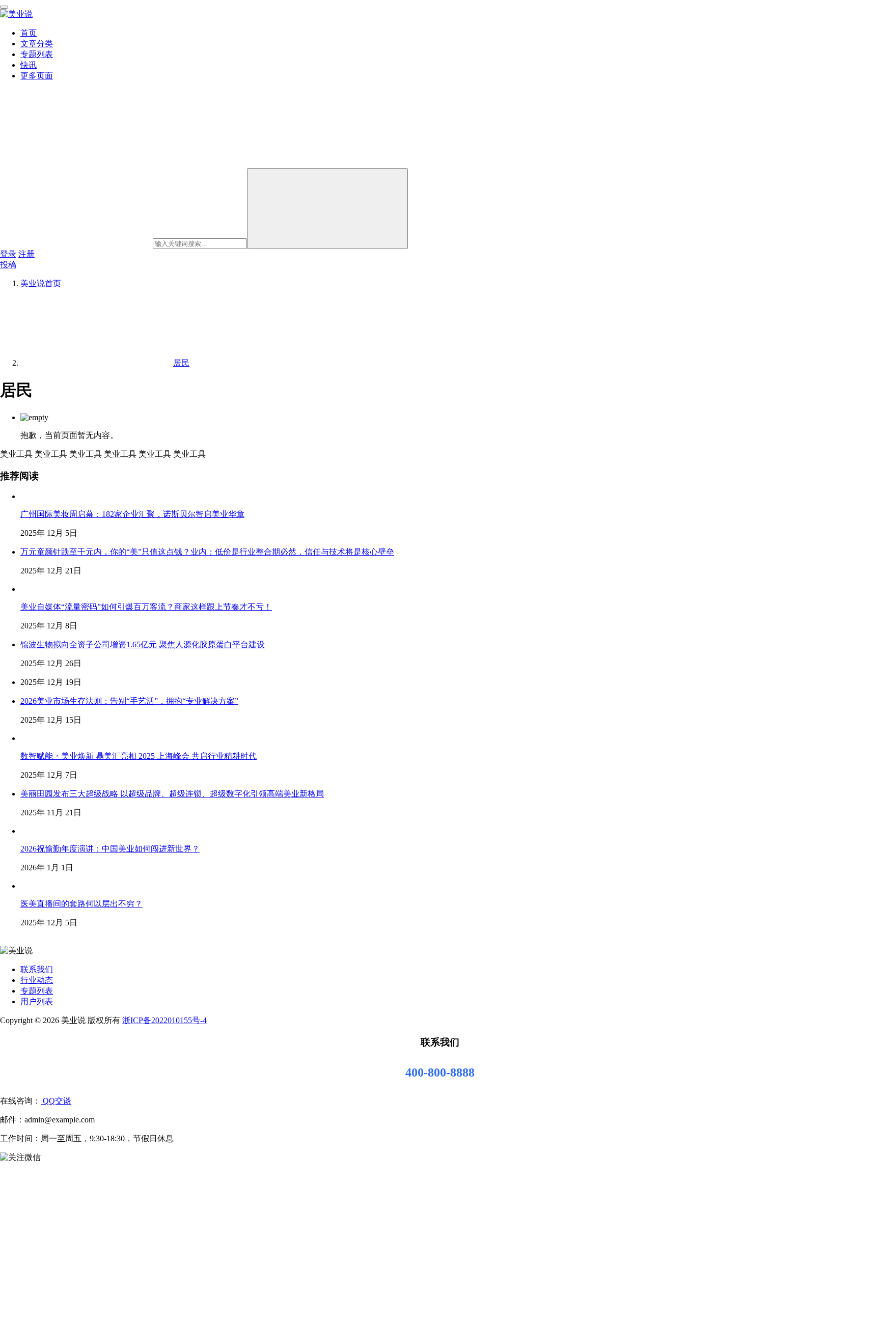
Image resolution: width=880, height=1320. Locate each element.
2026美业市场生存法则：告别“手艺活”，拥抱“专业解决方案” (129, 701)
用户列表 (36, 1001)
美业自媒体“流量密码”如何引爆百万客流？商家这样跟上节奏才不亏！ (146, 606)
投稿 (8, 264)
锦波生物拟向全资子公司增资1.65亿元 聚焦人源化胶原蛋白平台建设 (142, 644)
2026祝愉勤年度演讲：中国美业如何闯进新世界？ (110, 848)
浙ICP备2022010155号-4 (164, 1020)
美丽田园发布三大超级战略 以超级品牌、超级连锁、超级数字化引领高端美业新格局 (172, 793)
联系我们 (36, 969)
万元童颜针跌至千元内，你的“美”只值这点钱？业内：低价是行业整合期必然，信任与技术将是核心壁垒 (207, 551)
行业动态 (36, 980)
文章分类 (36, 43)
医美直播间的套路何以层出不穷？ (81, 903)
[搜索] (327, 208)
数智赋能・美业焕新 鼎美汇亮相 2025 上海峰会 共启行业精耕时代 (138, 756)
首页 (28, 33)
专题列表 (36, 54)
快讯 (28, 65)
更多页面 (36, 75)
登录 (8, 254)
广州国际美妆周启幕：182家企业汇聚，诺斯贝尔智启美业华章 (132, 514)
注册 (26, 254)
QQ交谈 (56, 1100)
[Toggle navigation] (4, 7)
